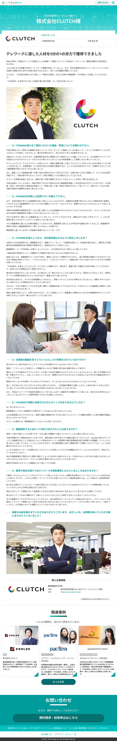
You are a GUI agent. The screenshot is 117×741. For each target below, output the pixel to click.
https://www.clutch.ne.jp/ (71, 592)
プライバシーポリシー (64, 734)
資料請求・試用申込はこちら (58, 717)
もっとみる (58, 681)
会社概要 (44, 734)
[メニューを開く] (113, 3)
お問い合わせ (102, 3)
